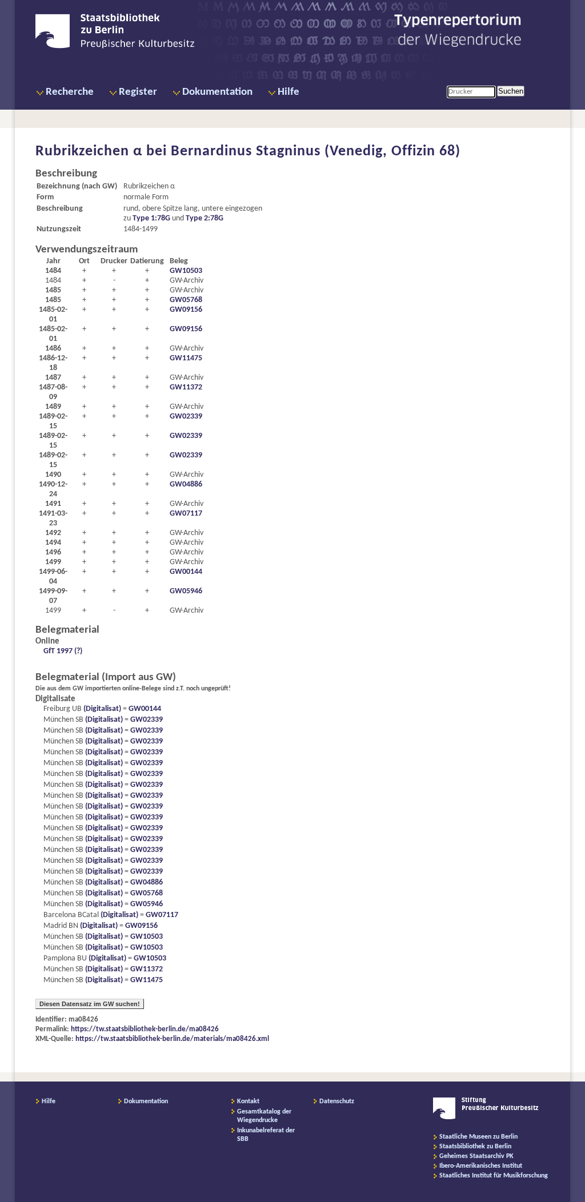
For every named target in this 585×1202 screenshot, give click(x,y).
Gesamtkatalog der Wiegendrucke (264, 1116)
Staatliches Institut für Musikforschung (493, 1175)
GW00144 (186, 572)
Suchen (510, 91)
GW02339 (186, 416)
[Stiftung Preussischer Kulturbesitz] (486, 1117)
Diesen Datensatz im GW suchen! (89, 1003)
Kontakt (248, 1101)
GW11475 (186, 358)
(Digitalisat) (101, 709)
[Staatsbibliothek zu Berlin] (114, 46)
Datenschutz (336, 1101)
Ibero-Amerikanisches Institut (480, 1166)
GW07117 (186, 513)
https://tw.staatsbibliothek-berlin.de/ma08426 (145, 1029)
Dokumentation (217, 92)
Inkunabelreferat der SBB (266, 1135)
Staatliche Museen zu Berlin (478, 1136)
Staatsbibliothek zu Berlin (475, 1146)
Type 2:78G (204, 218)
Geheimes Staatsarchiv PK (476, 1156)
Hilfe (288, 92)
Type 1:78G (151, 218)
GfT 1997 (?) (62, 651)
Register (138, 92)
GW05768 (186, 300)
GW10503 (186, 271)
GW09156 (186, 309)
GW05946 (186, 591)
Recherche (70, 92)
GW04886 (186, 484)
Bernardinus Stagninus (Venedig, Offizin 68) (315, 151)
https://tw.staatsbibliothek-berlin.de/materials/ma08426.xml (172, 1039)
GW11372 (186, 387)
